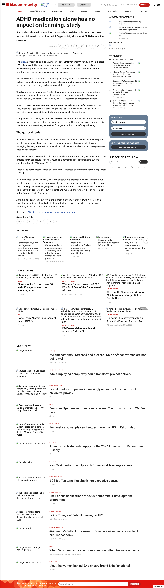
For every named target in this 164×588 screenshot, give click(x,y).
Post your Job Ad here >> (128, 147)
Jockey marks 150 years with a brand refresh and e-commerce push (124, 92)
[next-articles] (146, 240)
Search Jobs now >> (128, 134)
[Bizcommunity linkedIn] (101, 5)
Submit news (124, 5)
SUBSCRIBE (134, 584)
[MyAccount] (159, 5)
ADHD (31, 212)
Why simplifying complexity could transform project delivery (90, 374)
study (23, 62)
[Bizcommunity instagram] (109, 5)
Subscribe (143, 162)
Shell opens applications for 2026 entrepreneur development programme (90, 497)
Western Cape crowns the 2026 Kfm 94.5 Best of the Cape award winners (123, 65)
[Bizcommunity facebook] (107, 5)
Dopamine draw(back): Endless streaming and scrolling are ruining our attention (81, 247)
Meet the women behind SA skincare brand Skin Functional (89, 565)
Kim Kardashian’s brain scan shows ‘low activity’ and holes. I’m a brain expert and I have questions (53, 252)
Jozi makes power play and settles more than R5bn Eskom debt (92, 427)
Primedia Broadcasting (70, 294)
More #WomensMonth (117, 49)
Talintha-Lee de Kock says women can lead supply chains (133, 28)
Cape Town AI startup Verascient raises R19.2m (37, 319)
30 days (123, 59)
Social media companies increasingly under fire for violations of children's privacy (92, 391)
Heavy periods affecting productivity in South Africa (108, 243)
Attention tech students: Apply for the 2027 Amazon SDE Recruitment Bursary (96, 448)
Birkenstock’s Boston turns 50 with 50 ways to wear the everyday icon (125, 83)
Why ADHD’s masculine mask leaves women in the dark (135, 246)
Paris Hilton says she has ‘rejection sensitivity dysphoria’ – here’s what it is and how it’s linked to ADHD (28, 249)
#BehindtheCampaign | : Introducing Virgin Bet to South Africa (125, 295)
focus (37, 212)
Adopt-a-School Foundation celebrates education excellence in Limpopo (124, 74)
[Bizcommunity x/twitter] (104, 5)
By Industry (131, 59)
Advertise (134, 5)
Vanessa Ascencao (51, 212)
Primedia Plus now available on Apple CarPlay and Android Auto (125, 319)
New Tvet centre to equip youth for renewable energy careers (90, 465)
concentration (68, 212)
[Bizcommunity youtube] (113, 5)
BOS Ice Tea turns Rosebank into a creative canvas (83, 480)
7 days (117, 59)
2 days (111, 59)
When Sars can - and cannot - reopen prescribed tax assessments (94, 550)
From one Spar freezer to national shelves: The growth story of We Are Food (97, 410)
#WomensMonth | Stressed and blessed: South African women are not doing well (97, 356)
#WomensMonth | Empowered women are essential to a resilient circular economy (93, 533)
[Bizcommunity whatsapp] (116, 5)
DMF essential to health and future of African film (78, 330)
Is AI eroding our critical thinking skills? (76, 515)
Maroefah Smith (55, 362)
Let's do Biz (158, 586)
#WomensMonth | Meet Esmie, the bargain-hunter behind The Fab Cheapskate (124, 103)
